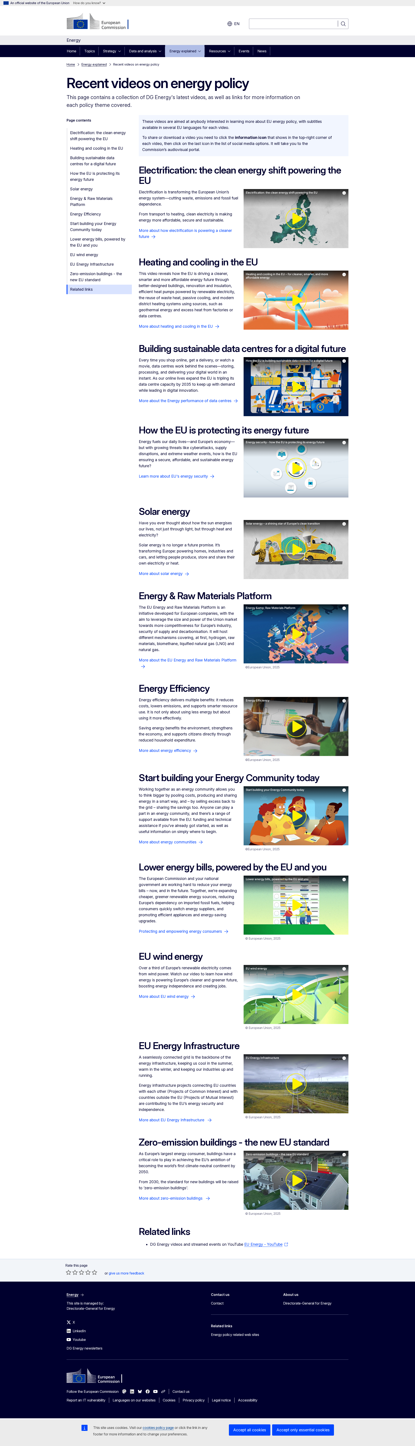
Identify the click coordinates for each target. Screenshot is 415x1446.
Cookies (169, 1400)
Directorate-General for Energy (307, 1303)
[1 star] (68, 1272)
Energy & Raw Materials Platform (91, 201)
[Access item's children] (120, 51)
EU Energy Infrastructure (92, 264)
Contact (217, 1303)
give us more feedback (126, 1273)
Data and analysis (143, 51)
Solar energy (81, 189)
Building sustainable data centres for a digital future (93, 161)
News (262, 51)
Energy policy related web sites (235, 1334)
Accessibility (247, 1400)
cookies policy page (158, 1427)
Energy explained (182, 51)
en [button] (236, 23)
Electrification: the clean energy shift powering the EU (98, 135)
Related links (81, 289)
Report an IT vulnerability (86, 1400)
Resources (217, 51)
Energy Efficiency (85, 214)
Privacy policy (194, 1400)
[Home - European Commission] (101, 21)
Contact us (181, 1391)
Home (71, 51)
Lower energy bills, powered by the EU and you (97, 242)
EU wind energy (84, 254)
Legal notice (221, 1400)
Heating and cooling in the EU (96, 148)
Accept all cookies (249, 1430)
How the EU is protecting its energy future (95, 176)
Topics (89, 51)
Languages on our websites (134, 1400)
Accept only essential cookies (303, 1430)
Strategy (109, 51)
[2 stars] (71, 1272)
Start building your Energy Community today (93, 226)
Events (244, 51)
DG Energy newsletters (84, 1348)
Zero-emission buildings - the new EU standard (96, 276)
